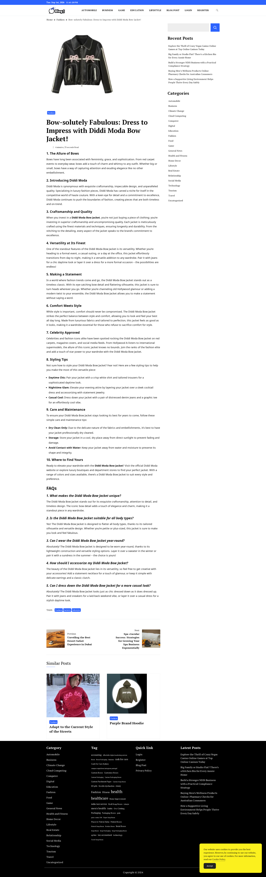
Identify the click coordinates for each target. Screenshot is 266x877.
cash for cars (121, 759)
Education (137, 10)
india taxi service (99, 804)
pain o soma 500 (96, 818)
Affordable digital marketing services (115, 755)
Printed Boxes (116, 822)
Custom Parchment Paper (101, 781)
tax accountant (105, 835)
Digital (171, 125)
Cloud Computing (177, 115)
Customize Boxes (111, 773)
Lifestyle (155, 10)
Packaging (96, 813)
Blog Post (173, 10)
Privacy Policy (144, 770)
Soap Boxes (95, 831)
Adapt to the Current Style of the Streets (71, 729)
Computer (173, 120)
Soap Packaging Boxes (119, 831)
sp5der (94, 835)
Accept (210, 865)
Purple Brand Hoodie (127, 723)
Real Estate (174, 170)
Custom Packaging (97, 777)
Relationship (174, 175)
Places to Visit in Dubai (100, 822)
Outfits (109, 808)
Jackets (67, 610)
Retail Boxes (121, 826)
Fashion (51, 112)
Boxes (93, 760)
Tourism (172, 190)
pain (118, 813)
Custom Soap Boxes (119, 782)
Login (188, 10)
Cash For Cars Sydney (100, 764)
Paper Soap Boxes (109, 818)
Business (107, 10)
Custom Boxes (97, 773)
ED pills (94, 786)
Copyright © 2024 (133, 872)
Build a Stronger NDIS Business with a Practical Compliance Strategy (198, 783)
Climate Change (176, 110)
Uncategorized (175, 200)
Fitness (106, 792)
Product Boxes (110, 826)
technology (117, 835)
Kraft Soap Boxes (115, 804)
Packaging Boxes (109, 813)
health (116, 791)
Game (121, 10)
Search (215, 27)
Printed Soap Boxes (97, 826)
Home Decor (174, 160)
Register (203, 10)
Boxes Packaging (101, 760)
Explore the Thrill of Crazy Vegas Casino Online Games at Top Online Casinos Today (199, 758)
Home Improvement (117, 799)
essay (118, 786)
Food (170, 140)
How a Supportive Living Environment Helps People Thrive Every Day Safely (200, 809)
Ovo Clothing (119, 808)
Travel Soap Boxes (97, 840)
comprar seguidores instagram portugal (104, 768)
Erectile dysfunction (106, 786)
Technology (174, 185)
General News (175, 150)
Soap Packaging (105, 831)
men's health (98, 808)
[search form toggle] (217, 10)
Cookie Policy (218, 859)
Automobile (89, 10)
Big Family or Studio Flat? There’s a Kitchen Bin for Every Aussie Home (200, 771)
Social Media (174, 180)
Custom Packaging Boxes (113, 777)
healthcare (99, 798)
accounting (96, 755)
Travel (171, 195)
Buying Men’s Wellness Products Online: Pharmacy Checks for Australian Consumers (199, 796)
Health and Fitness (177, 155)
